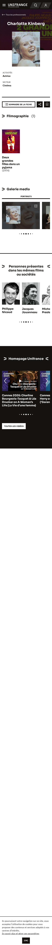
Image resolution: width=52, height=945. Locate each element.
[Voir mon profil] (45, 5)
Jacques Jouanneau (29, 310)
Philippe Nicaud (7, 310)
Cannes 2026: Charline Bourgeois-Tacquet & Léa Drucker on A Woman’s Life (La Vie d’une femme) (19, 400)
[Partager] (40, 104)
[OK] (26, 940)
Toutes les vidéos (14, 426)
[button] (36, 206)
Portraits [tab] (26, 196)
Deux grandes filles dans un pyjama (11, 162)
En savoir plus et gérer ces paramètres (20, 933)
